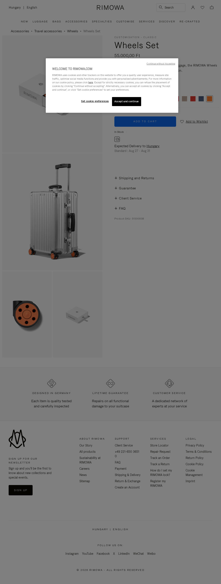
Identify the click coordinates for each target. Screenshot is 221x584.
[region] (112, 85)
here (90, 82)
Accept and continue (126, 101)
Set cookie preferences (95, 101)
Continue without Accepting (161, 63)
